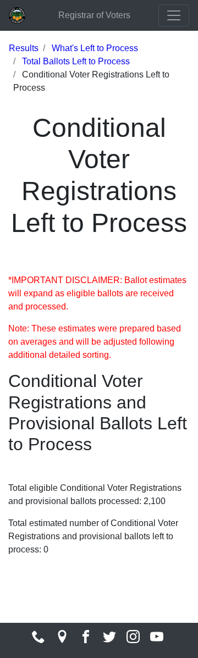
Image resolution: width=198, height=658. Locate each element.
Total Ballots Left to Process (76, 61)
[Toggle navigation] (173, 15)
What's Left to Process (95, 48)
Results (23, 48)
